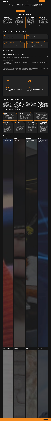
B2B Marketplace (17, 102)
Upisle (27, 348)
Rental (21, 113)
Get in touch (42, 1)
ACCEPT (46, 419)
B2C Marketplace (29, 102)
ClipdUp (16, 138)
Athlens (40, 348)
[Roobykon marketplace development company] (6, 1)
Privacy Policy (21, 419)
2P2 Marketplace (41, 102)
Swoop (16, 348)
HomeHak (28, 138)
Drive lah (5, 138)
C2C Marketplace (6, 102)
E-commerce (18, 122)
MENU (47, 1)
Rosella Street (6, 348)
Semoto (39, 138)
